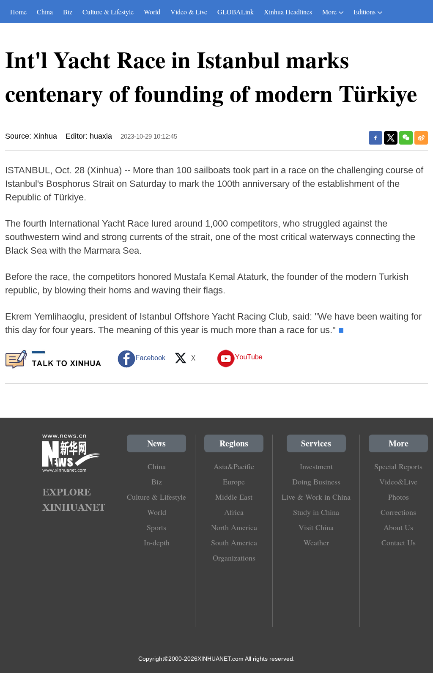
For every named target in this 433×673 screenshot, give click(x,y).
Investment (316, 466)
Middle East (233, 497)
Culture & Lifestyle (108, 11)
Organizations (234, 558)
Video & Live (188, 11)
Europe (234, 481)
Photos (398, 497)
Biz (67, 11)
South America (234, 542)
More (329, 11)
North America (234, 527)
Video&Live (398, 481)
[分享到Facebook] (375, 138)
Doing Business (316, 481)
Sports (156, 527)
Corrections (398, 512)
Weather (316, 542)
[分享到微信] (406, 138)
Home (18, 11)
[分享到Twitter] (390, 138)
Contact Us (398, 542)
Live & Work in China (316, 497)
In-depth (157, 542)
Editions (364, 11)
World (152, 11)
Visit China (316, 527)
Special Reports (398, 466)
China (45, 11)
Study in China (316, 512)
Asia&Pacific (234, 466)
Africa (234, 512)
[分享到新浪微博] (421, 138)
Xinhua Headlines (288, 11)
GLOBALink (235, 11)
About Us (398, 527)
